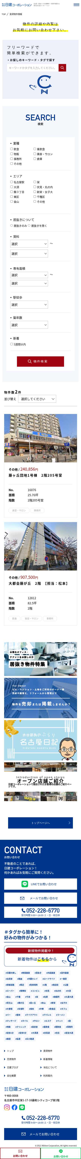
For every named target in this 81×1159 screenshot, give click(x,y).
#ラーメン (60, 1014)
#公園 (65, 984)
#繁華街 (22, 990)
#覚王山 (9, 1002)
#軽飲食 (57, 1026)
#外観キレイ (32, 978)
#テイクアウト (31, 1014)
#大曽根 (9, 1008)
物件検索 (41, 361)
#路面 (19, 978)
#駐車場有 (33, 984)
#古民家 (9, 978)
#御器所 (56, 996)
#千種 (17, 996)
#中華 (41, 1008)
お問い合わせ (20, 1155)
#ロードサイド (49, 978)
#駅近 (21, 984)
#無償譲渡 (25, 972)
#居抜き (38, 972)
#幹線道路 (10, 984)
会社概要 (11, 1075)
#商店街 (55, 984)
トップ (10, 1050)
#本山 (43, 1002)
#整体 (17, 1014)
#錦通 (8, 1038)
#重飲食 (46, 1026)
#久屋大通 (68, 996)
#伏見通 (46, 1032)
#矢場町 (20, 1008)
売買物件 (11, 1059)
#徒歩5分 (22, 1032)
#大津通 (34, 1032)
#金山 (8, 996)
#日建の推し (11, 972)
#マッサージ (11, 1020)
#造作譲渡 (64, 972)
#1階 (45, 984)
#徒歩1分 (10, 1032)
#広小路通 (29, 1038)
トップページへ (40, 822)
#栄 (36, 996)
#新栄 (52, 1002)
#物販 (8, 1026)
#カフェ (63, 1008)
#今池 (27, 996)
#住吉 (57, 1032)
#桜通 (17, 1038)
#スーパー (10, 990)
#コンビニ (35, 990)
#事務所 (69, 1026)
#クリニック (20, 1026)
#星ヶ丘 (32, 1002)
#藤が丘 (20, 1002)
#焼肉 (31, 1008)
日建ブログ (12, 1067)
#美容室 (34, 1026)
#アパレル (47, 1014)
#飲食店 (52, 1008)
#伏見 (46, 990)
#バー (8, 1014)
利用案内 (47, 1075)
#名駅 (45, 996)
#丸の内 (57, 990)
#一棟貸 (63, 978)
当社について (50, 1067)
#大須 (68, 990)
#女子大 (63, 1002)
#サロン (36, 1020)
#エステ (47, 1020)
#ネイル (24, 1020)
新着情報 (47, 1059)
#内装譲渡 (50, 972)
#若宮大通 (68, 1032)
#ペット (59, 1020)
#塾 (69, 1020)
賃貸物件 (47, 1050)
